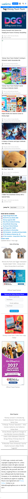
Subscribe (15, 3)
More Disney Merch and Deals (14, 266)
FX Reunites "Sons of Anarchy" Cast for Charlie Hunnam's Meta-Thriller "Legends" (14, 446)
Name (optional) (14, 297)
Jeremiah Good (7, 201)
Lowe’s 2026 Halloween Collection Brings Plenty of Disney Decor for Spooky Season (14, 439)
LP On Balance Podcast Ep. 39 (11, 234)
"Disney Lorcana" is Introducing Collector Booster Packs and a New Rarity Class (14, 420)
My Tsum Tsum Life (7, 169)
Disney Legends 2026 (9, 220)
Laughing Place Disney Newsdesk (12, 65)
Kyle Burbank (7, 174)
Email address (14, 303)
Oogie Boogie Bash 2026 (10, 216)
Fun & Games (6, 7)
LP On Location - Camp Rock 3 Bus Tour (14, 236)
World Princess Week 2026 (10, 218)
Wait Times (13, 7)
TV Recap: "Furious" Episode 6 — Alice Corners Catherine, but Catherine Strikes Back (14, 427)
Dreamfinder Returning (10, 224)
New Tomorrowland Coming (11, 222)
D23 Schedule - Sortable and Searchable (14, 232)
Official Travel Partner (14, 290)
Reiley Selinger (7, 37)
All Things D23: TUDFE (9, 228)
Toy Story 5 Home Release (10, 226)
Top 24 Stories (22, 7)
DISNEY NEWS (5, 238)
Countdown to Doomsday (10, 230)
